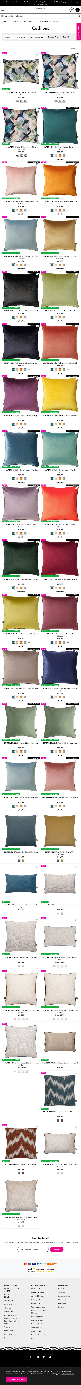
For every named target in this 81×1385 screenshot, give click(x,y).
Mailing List (62, 1303)
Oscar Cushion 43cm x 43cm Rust (21, 1164)
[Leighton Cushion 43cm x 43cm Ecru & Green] (62, 966)
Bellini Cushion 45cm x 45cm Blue (21, 470)
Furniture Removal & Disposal (38, 1312)
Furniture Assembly (37, 1320)
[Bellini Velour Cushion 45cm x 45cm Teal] (52, 155)
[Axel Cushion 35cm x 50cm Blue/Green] (17, 101)
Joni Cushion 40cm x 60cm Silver (60, 905)
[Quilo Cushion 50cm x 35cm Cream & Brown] (58, 1173)
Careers (7, 1327)
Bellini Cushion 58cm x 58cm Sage (21, 743)
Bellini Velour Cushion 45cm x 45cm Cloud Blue (21, 257)
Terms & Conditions (38, 1307)
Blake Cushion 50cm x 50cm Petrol (21, 852)
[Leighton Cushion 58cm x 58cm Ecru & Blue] (66, 966)
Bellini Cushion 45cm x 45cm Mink (21, 688)
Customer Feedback (38, 1335)
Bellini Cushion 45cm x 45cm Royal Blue (60, 689)
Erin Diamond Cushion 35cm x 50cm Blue (21, 906)
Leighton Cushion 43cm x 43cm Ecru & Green (60, 1011)
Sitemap (61, 1307)
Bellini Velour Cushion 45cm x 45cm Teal (60, 148)
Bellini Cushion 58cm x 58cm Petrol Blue (21, 798)
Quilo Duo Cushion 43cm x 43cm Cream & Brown (21, 1218)
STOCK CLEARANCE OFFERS (11, 1290)
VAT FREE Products (37, 1292)
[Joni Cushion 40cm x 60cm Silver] (58, 913)
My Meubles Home (38, 1296)
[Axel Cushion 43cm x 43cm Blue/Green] (21, 101)
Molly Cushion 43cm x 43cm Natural (60, 1063)
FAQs (33, 1338)
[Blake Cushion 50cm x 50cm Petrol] (19, 860)
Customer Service (37, 1324)
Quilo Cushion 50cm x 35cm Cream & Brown (60, 1165)
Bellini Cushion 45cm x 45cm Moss (60, 311)
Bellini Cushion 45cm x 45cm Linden (21, 634)
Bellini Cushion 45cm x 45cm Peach (60, 363)
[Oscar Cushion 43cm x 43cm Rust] (62, 1120)
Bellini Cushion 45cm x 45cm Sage (60, 743)
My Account (35, 1289)
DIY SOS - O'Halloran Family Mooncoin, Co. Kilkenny (12, 1321)
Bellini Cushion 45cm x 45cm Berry (60, 579)
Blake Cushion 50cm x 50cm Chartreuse (60, 853)
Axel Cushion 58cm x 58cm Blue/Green (21, 148)
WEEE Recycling (37, 1316)
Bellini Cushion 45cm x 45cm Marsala (60, 635)
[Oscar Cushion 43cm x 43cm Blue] (58, 1120)
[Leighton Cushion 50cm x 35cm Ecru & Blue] (54, 966)
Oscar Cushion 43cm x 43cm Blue (60, 1112)
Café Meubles (9, 1311)
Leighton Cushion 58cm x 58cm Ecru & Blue (21, 1064)
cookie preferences (67, 1374)
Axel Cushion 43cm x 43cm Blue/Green (60, 93)
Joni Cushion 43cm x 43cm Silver (21, 957)
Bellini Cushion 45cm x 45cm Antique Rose (60, 798)
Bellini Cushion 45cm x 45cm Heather (21, 526)
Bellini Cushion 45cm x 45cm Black (21, 311)
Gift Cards (61, 1292)
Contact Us (62, 1289)
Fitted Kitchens (9, 1330)
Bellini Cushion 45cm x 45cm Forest (21, 579)
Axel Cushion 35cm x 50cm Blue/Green (21, 93)
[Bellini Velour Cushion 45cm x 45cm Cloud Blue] (64, 155)
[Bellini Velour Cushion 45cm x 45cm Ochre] (60, 155)
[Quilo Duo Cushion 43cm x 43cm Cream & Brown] (62, 1173)
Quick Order (62, 1300)
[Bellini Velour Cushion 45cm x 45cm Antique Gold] (68, 155)
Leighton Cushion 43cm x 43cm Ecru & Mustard (21, 1011)
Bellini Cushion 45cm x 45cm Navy (21, 363)
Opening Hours (9, 1300)
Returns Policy (36, 1303)
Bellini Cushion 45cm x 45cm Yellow (60, 415)
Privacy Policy (36, 1331)
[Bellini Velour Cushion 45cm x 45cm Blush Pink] (56, 155)
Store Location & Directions (10, 1296)
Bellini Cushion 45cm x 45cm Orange (60, 526)
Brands (6, 1338)
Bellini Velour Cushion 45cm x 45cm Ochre (60, 202)
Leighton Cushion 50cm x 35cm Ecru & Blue (60, 958)
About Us (7, 1308)
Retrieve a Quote (64, 1296)
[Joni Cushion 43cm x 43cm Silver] (62, 913)
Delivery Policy (36, 1300)
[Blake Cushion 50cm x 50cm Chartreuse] (23, 860)
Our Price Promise (10, 1315)
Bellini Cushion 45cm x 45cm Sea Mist (59, 471)
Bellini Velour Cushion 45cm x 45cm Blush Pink (21, 202)
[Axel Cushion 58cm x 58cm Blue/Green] (25, 101)
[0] (77, 12)
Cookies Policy (36, 1327)
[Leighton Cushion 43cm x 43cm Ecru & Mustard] (58, 966)
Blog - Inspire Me (10, 1334)
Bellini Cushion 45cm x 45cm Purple (21, 415)
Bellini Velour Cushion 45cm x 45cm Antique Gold (60, 257)
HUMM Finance (10, 1304)
